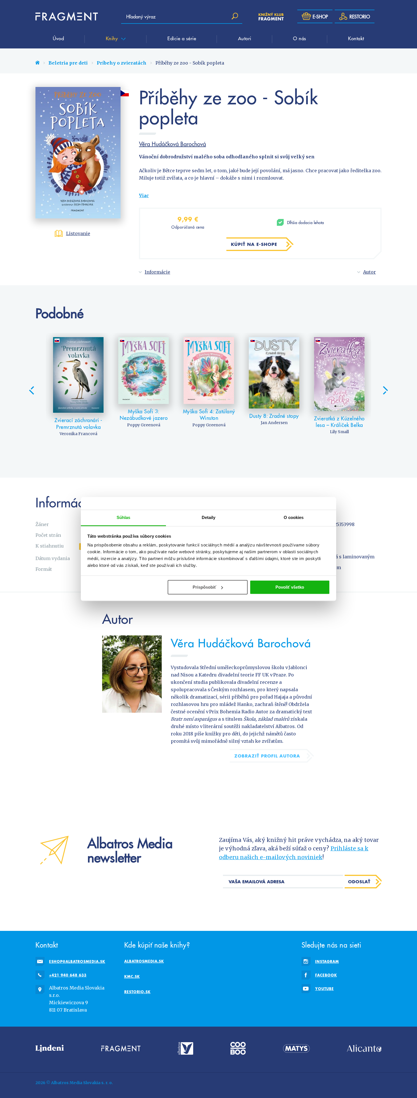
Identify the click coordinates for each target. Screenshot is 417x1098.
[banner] (66, 16)
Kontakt (356, 38)
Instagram (327, 961)
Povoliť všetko (289, 587)
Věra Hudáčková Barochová (172, 144)
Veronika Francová (78, 433)
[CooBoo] (238, 1048)
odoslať (359, 881)
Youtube (324, 988)
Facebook (326, 975)
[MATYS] (296, 1048)
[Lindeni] (49, 1048)
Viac (144, 195)
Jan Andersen (274, 422)
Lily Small (339, 431)
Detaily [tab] (209, 517)
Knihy (112, 38)
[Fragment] (121, 1048)
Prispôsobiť (204, 587)
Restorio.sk (137, 991)
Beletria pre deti (68, 63)
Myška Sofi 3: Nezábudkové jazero (144, 414)
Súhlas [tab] (123, 517)
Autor (369, 272)
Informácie (157, 272)
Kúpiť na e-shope (254, 244)
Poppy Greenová (143, 424)
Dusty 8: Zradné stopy (274, 415)
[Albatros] (185, 1048)
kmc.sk (132, 976)
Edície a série (181, 38)
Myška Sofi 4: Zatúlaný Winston (209, 414)
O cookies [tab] (294, 517)
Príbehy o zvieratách (121, 63)
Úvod (58, 38)
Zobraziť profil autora (267, 756)
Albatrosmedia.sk (144, 961)
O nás (299, 38)
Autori (244, 38)
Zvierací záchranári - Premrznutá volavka (78, 423)
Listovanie (78, 233)
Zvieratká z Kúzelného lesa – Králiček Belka (339, 421)
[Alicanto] (364, 1048)
